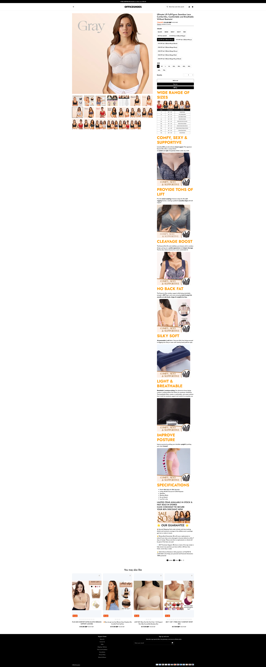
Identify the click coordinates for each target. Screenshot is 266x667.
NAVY (179, 32)
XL (169, 66)
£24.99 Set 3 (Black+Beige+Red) (167, 55)
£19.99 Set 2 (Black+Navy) (184, 39)
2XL (174, 66)
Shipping (159, 24)
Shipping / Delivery (102, 647)
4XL (184, 66)
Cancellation (102, 652)
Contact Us (102, 641)
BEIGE (166, 32)
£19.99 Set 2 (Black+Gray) (165, 39)
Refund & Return (102, 657)
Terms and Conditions (102, 649)
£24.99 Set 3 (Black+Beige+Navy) (167, 51)
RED (184, 32)
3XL (179, 66)
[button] (97, 6)
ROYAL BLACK (162, 36)
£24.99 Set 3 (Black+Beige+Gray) (167, 47)
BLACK (160, 32)
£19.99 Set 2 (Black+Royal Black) (167, 43)
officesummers (77, 664)
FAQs (102, 644)
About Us (102, 639)
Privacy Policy (102, 654)
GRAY (172, 32)
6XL (159, 70)
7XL (164, 70)
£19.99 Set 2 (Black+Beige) (177, 36)
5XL (189, 66)
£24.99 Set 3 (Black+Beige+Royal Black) (169, 59)
